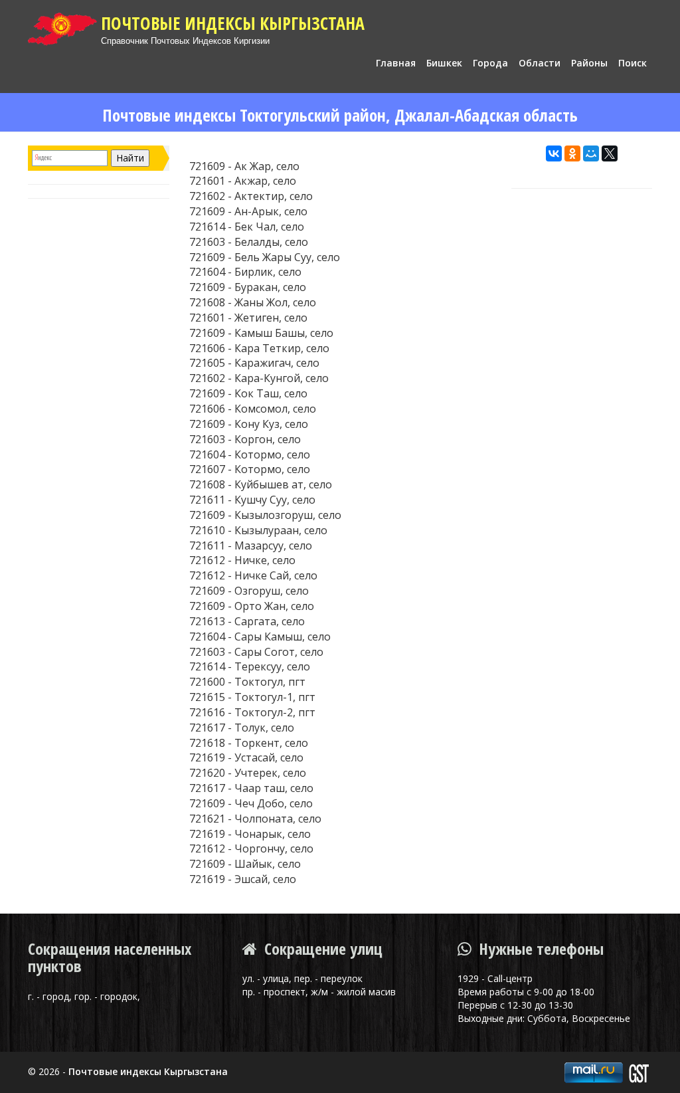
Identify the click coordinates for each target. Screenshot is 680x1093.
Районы (589, 62)
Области (539, 62)
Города (490, 62)
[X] (610, 153)
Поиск (632, 62)
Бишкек (444, 62)
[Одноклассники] (572, 153)
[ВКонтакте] (554, 153)
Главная (396, 62)
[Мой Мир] (591, 153)
